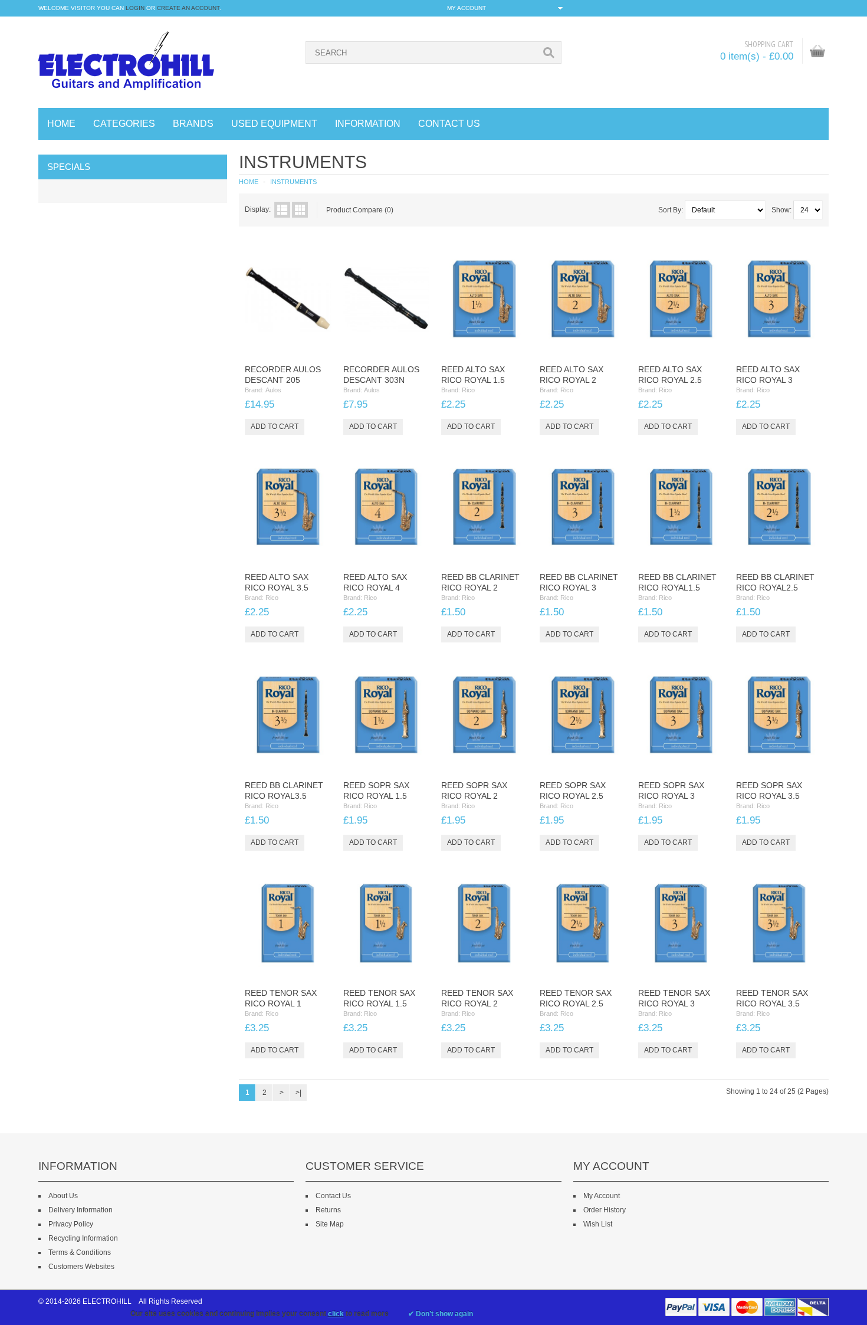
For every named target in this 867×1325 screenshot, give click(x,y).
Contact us (449, 124)
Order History (604, 1210)
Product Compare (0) (359, 210)
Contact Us (333, 1196)
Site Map (330, 1224)
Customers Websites (81, 1266)
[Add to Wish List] (299, 344)
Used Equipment (274, 124)
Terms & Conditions (79, 1252)
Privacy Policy (70, 1224)
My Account (601, 1196)
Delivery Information (80, 1210)
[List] (282, 210)
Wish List (597, 1224)
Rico (468, 389)
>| (298, 1092)
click (336, 1314)
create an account (188, 8)
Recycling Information (83, 1238)
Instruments (293, 181)
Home (61, 124)
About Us (63, 1196)
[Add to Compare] (318, 344)
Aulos (273, 389)
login (135, 8)
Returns (328, 1210)
